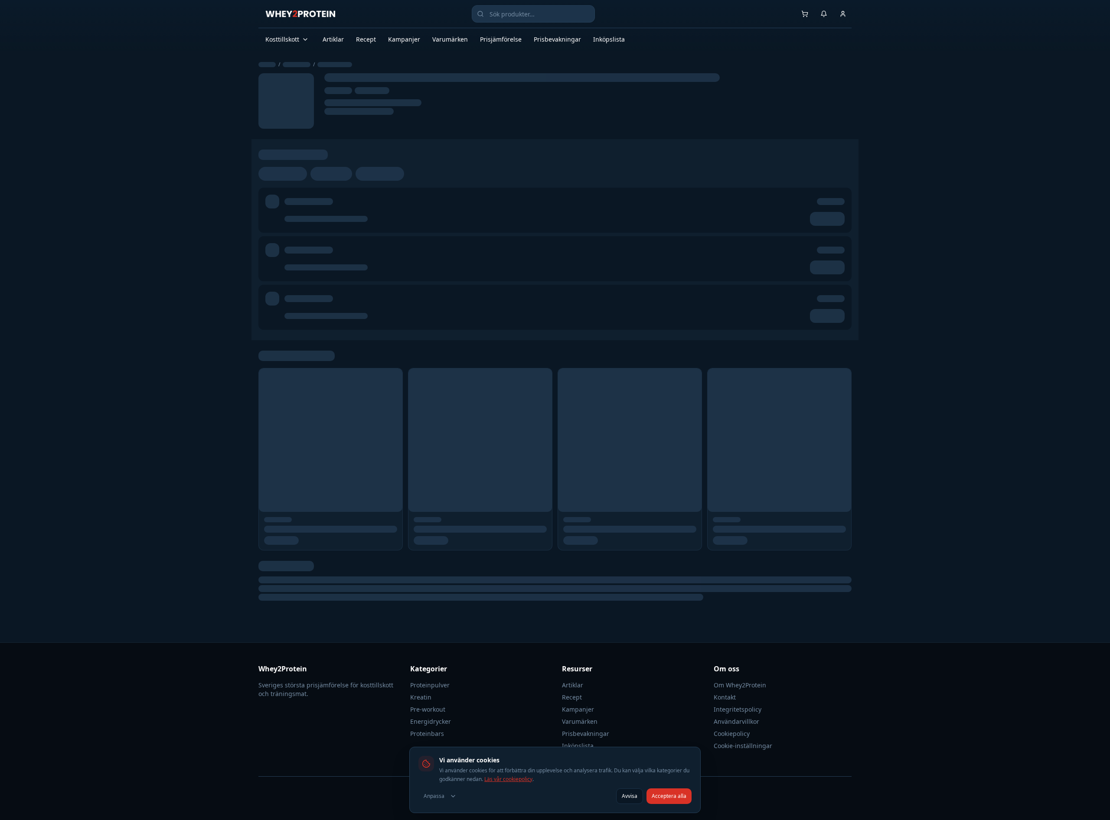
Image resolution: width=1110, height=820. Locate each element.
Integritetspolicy (737, 709)
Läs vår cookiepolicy (508, 779)
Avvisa (629, 796)
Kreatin (420, 697)
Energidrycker (430, 721)
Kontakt (725, 697)
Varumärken (450, 39)
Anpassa (434, 796)
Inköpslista (609, 39)
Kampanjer (404, 39)
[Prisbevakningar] (823, 14)
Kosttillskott (282, 39)
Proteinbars (427, 733)
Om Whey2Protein (740, 685)
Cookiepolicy (732, 733)
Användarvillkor (736, 721)
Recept (366, 39)
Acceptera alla (669, 796)
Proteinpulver (430, 685)
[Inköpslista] (804, 14)
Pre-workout (427, 709)
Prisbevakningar (557, 39)
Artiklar (333, 39)
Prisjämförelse (501, 39)
